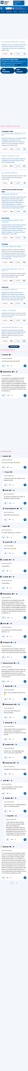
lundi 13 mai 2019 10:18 (7, 667)
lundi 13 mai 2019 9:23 (9, 475)
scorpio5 (7, 542)
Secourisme (5, 218)
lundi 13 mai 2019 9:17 (6, 375)
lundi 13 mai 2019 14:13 (9, 512)
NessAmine (6, 846)
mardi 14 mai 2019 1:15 (9, 546)
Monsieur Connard (8, 663)
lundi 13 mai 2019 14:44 (9, 802)
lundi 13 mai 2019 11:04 (7, 784)
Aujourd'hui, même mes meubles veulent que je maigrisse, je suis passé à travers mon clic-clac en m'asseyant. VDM (13, 160)
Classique (5, 244)
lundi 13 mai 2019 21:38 (9, 748)
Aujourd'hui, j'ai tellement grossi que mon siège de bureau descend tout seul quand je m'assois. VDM (14, 177)
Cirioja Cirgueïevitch (10, 508)
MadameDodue (7, 372)
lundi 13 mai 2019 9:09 (7, 563)
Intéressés (5, 287)
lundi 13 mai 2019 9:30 (6, 627)
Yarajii (4, 780)
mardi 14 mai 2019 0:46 (9, 766)
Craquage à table (7, 131)
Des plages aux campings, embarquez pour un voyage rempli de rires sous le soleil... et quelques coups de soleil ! (13, 62)
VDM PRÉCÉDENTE (6, 71)
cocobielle (6, 559)
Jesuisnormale (9, 763)
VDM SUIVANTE (20, 71)
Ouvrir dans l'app (17, 3)
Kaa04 (7, 490)
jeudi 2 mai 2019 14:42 (6, 530)
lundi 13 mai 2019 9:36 (6, 646)
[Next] (16, 883)
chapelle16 (8, 744)
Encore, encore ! (14, 346)
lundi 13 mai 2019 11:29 (9, 708)
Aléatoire (9, 12)
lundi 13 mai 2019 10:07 (9, 494)
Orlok (4, 623)
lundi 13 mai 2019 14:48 (11, 819)
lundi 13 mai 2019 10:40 (9, 690)
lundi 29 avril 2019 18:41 (7, 358)
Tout (2, 12)
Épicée (15, 12)
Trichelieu (7, 798)
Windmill (7, 686)
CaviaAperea (6, 642)
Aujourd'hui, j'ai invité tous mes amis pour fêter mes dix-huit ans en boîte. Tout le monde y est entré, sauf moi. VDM (14, 315)
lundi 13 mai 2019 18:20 (9, 726)
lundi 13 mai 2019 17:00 (7, 850)
